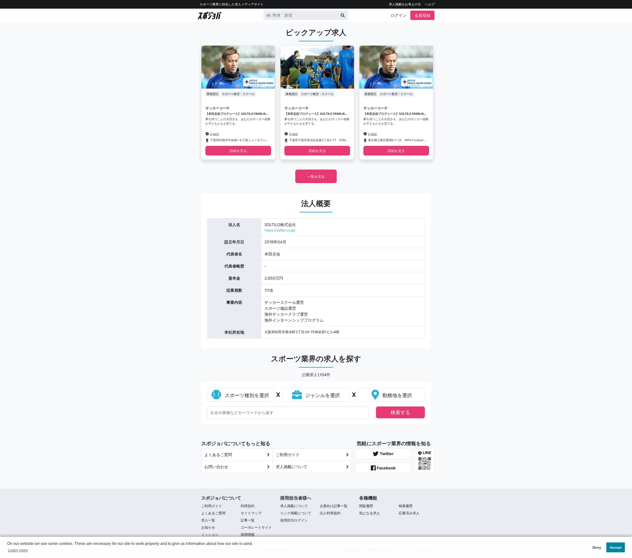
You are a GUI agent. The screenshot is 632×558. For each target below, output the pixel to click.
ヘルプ (429, 4)
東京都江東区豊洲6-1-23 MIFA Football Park (397, 140)
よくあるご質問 (218, 454)
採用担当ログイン (294, 520)
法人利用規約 (330, 513)
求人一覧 (208, 520)
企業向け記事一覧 (333, 506)
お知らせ (208, 527)
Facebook (385, 467)
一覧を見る (316, 176)
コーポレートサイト (256, 527)
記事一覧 (248, 520)
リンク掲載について (295, 513)
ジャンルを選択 (322, 395)
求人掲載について (291, 466)
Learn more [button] (18, 550)
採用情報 (248, 534)
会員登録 (422, 15)
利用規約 (248, 506)
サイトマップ (251, 513)
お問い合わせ (216, 466)
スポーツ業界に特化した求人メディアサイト (231, 4)
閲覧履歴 (366, 506)
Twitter (386, 453)
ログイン (398, 15)
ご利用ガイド (287, 454)
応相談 (214, 134)
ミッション (209, 534)
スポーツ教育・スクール (238, 94)
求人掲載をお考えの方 (405, 4)
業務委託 (212, 94)
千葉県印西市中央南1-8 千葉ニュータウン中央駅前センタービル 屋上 (239, 140)
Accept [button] (616, 547)
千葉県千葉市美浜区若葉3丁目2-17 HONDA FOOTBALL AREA (318, 140)
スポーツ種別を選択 (246, 395)
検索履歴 (406, 506)
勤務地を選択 (396, 395)
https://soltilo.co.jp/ (280, 230)
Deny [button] (596, 547)
